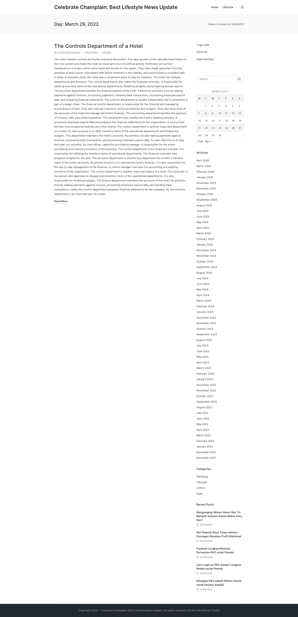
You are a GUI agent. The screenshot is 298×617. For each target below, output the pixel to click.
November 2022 (206, 390)
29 (206, 135)
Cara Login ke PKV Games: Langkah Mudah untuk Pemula (218, 566)
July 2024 (202, 278)
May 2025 (202, 222)
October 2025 (204, 194)
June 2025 (202, 216)
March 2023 (203, 368)
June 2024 (203, 284)
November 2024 (206, 255)
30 (213, 135)
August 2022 (204, 407)
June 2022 (202, 418)
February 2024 (205, 306)
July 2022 (202, 412)
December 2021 (206, 452)
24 (219, 128)
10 (219, 113)
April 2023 (202, 362)
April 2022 (202, 429)
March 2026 (203, 166)
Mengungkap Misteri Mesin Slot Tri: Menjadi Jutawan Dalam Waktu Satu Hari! (219, 516)
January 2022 (204, 446)
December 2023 (206, 317)
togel (199, 493)
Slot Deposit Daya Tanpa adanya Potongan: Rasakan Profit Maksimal (218, 534)
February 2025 (205, 239)
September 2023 (206, 334)
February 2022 (205, 441)
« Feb (199, 141)
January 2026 (204, 177)
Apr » (208, 141)
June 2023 (203, 351)
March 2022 (203, 435)
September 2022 (206, 401)
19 (233, 120)
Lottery (200, 487)
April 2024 (202, 295)
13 (240, 113)
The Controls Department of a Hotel (98, 46)
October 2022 (204, 396)
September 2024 (206, 267)
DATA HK (201, 52)
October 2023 (204, 328)
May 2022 (202, 424)
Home (211, 24)
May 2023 (202, 356)
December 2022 (206, 385)
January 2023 (204, 379)
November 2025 (206, 188)
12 (233, 113)
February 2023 (205, 373)
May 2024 (202, 289)
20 (240, 120)
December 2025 (206, 183)
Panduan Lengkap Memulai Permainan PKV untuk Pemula (215, 550)
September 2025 (206, 199)
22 (206, 128)
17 (219, 120)
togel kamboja (204, 59)
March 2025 (203, 233)
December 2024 (206, 250)
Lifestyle (106, 52)
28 (199, 135)
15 (206, 120)
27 (240, 128)
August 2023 (204, 340)
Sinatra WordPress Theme (203, 610)
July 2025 (202, 211)
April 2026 (202, 160)
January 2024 (204, 312)
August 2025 (204, 205)
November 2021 (206, 457)
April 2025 (202, 227)
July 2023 (202, 345)
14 (199, 120)
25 (226, 128)
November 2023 (206, 323)
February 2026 (205, 171)
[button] (239, 79)
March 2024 (203, 300)
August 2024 (204, 272)
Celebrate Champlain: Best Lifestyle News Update (116, 7)
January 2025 (204, 244)
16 (213, 120)
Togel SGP (202, 45)
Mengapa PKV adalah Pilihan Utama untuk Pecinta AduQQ (218, 582)
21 (199, 128)
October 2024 (204, 261)
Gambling (202, 476)
